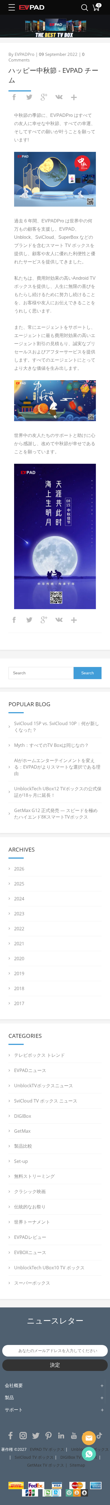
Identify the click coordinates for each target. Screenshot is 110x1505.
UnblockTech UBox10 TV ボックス (49, 1268)
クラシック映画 (30, 1191)
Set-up (21, 1161)
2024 (19, 899)
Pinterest (48, 1435)
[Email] (89, 1438)
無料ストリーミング (34, 1176)
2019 (19, 973)
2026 (19, 869)
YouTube (74, 1435)
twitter (29, 97)
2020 (19, 958)
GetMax (22, 1131)
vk (59, 97)
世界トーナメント (32, 1222)
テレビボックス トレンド (39, 1055)
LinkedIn (61, 1435)
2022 (19, 929)
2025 (19, 884)
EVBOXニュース (30, 1252)
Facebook (10, 1435)
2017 (19, 1003)
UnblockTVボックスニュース (43, 1085)
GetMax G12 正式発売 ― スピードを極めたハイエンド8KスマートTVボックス (56, 813)
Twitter (35, 1435)
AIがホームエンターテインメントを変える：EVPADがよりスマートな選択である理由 (57, 766)
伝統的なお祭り (30, 1207)
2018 (19, 988)
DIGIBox (22, 1116)
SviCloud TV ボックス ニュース (45, 1101)
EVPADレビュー (30, 1237)
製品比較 (23, 1146)
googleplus (44, 97)
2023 (19, 914)
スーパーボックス (32, 1283)
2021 (19, 943)
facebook (14, 97)
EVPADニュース (30, 1070)
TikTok (99, 1435)
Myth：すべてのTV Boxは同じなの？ (51, 745)
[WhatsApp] (89, 1454)
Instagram (23, 1435)
